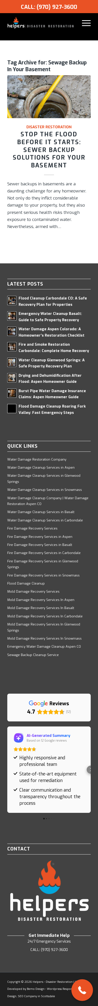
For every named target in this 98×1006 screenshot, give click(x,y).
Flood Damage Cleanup (26, 583)
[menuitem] (84, 23)
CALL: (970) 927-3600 (49, 7)
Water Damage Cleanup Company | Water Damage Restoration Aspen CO (47, 501)
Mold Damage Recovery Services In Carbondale (45, 616)
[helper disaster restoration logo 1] (40, 23)
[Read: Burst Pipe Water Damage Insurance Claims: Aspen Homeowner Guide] (11, 393)
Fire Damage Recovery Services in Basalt (39, 545)
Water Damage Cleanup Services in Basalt (40, 512)
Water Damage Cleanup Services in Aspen (41, 467)
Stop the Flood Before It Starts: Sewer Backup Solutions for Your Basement (49, 150)
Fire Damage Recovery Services (32, 528)
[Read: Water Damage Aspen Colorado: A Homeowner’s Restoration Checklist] (11, 331)
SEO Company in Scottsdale (36, 996)
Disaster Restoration (49, 127)
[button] (7, 770)
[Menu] (84, 23)
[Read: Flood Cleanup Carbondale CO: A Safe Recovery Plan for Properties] (11, 300)
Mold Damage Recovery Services (33, 591)
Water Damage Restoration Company (36, 459)
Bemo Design (35, 989)
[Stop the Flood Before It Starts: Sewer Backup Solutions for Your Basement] (49, 96)
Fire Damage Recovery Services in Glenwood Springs (42, 564)
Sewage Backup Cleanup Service (33, 655)
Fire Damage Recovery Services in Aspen (39, 537)
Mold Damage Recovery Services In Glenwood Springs (43, 627)
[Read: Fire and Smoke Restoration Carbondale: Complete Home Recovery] (11, 346)
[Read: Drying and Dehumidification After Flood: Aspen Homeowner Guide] (11, 377)
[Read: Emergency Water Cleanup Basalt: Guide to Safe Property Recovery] (11, 315)
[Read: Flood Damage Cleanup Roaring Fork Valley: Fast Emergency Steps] (11, 408)
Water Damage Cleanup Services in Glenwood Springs (43, 478)
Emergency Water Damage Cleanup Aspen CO (44, 646)
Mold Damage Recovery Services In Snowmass (44, 638)
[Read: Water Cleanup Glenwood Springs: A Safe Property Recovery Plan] (11, 362)
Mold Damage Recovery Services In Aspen (40, 600)
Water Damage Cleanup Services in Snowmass (44, 490)
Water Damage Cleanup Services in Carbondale (45, 520)
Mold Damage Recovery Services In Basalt (40, 608)
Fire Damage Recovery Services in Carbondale (44, 553)
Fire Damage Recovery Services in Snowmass (43, 575)
